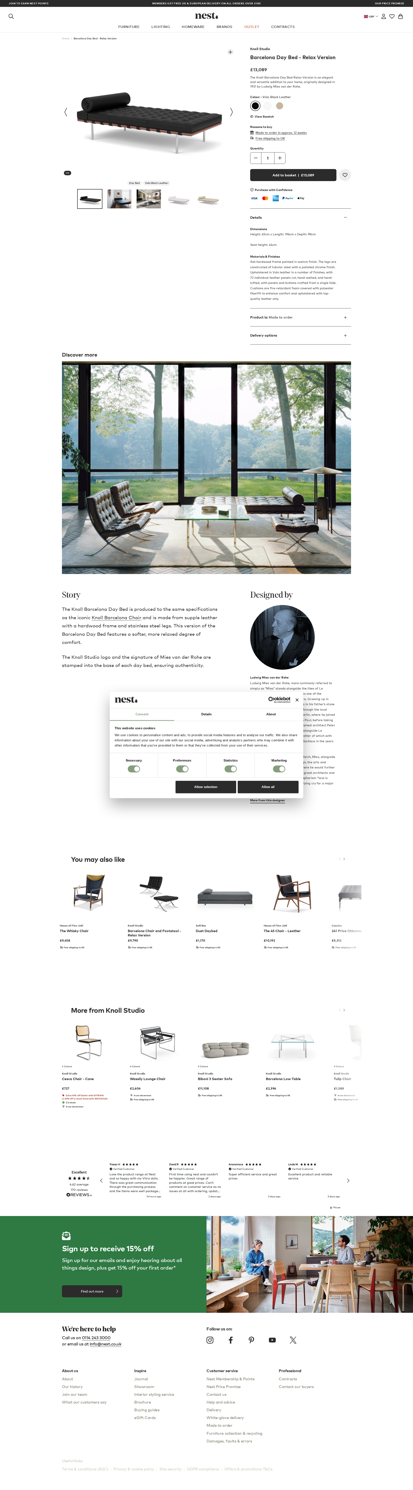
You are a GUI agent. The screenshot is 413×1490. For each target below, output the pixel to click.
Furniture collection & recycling (234, 1433)
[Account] (383, 15)
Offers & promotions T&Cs (248, 1468)
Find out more (92, 1291)
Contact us (216, 1394)
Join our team (74, 1394)
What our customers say (84, 1401)
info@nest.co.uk (106, 1344)
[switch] (182, 769)
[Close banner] (297, 700)
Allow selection (205, 787)
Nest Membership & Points (230, 1378)
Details (256, 217)
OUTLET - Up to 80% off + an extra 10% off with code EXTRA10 (206, 3)
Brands (225, 27)
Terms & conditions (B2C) (85, 1468)
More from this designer (267, 800)
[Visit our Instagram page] (210, 1340)
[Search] (11, 15)
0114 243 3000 (96, 1337)
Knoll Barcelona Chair (116, 617)
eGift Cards (145, 1417)
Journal (141, 1378)
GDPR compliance (203, 1468)
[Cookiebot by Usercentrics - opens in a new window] (271, 700)
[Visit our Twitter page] (293, 1340)
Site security (170, 1468)
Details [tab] (206, 714)
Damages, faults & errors (229, 1440)
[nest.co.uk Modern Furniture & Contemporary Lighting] (206, 15)
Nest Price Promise (223, 1386)
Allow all (268, 787)
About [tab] (271, 714)
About (67, 1378)
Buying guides (146, 1409)
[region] (224, 1180)
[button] (101, 1181)
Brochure (142, 1401)
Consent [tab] (142, 714)
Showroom (144, 1386)
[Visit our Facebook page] (231, 1340)
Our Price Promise (389, 3)
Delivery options (263, 335)
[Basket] (400, 15)
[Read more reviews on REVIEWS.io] (79, 1195)
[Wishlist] (392, 15)
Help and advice (220, 1401)
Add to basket (293, 175)
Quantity (257, 148)
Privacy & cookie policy (133, 1468)
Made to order (219, 1425)
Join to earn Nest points (28, 3)
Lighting (160, 27)
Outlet (251, 27)
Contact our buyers (296, 1386)
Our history (72, 1386)
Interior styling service (154, 1394)
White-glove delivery (225, 1417)
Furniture (129, 27)
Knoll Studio (260, 49)
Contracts (283, 27)
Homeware (193, 27)
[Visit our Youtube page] (272, 1340)
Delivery (213, 1409)
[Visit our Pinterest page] (251, 1340)
